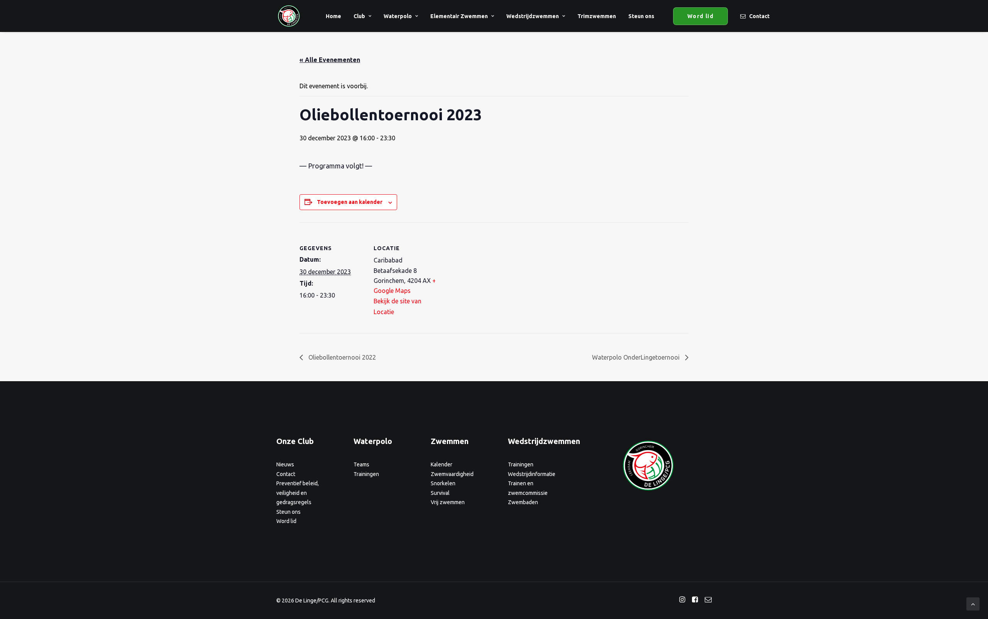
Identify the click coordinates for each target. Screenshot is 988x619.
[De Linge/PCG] (288, 16)
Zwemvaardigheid (452, 474)
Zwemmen (450, 441)
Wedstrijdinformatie (531, 474)
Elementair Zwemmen (459, 16)
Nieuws (285, 464)
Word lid (286, 521)
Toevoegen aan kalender (349, 202)
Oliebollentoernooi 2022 (341, 357)
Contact (759, 16)
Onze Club (295, 441)
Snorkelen (443, 483)
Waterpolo (398, 16)
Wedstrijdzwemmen (532, 16)
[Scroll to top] (973, 603)
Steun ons (641, 16)
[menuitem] (333, 16)
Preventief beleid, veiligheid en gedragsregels (297, 492)
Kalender (441, 464)
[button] (682, 600)
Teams (361, 464)
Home (333, 16)
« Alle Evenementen (329, 59)
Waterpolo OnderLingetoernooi (636, 357)
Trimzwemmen (596, 16)
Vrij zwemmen (448, 502)
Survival (440, 493)
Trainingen (366, 474)
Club (359, 16)
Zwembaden (523, 502)
